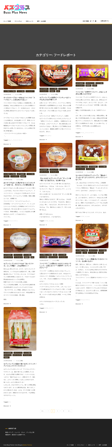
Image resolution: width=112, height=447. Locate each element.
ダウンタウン (48, 135)
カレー (10, 140)
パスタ (84, 252)
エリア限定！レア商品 (9, 91)
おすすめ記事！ (44, 89)
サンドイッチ (7, 355)
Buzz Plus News (15, 12)
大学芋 (94, 85)
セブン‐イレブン (63, 89)
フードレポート (30, 91)
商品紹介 (52, 91)
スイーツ (51, 308)
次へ (69, 411)
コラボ (82, 216)
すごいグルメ (18, 21)
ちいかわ (87, 216)
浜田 (58, 91)
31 (63, 411)
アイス (82, 133)
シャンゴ (78, 252)
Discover (6, 144)
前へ (43, 411)
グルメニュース (90, 83)
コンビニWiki (62, 255)
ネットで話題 (7, 21)
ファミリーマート (17, 140)
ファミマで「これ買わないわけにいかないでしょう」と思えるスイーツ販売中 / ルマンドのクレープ (55, 266)
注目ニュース (29, 21)
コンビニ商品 (21, 91)
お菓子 (55, 255)
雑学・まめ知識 (41, 21)
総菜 (32, 257)
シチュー (6, 176)
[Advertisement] (56, 40)
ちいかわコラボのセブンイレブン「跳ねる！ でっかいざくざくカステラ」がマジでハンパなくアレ (91, 177)
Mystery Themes (27, 445)
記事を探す (104, 21)
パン (10, 402)
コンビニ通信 (18, 94)
